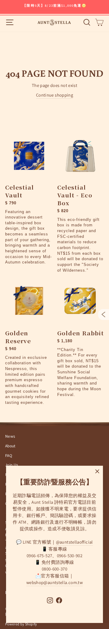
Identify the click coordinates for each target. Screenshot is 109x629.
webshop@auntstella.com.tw (54, 582)
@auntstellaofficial (74, 542)
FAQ (8, 455)
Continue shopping (54, 95)
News (10, 436)
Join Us (11, 465)
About (10, 446)
